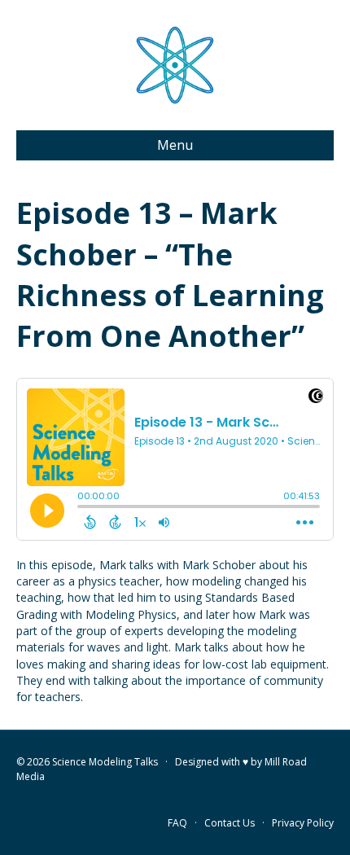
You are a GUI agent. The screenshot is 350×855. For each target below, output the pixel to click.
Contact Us (229, 823)
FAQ (177, 823)
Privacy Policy (303, 823)
